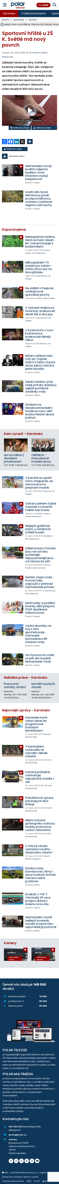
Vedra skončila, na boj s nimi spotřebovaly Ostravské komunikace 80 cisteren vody (38, 634)
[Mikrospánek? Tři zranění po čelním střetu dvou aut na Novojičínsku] (12, 267)
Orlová (46, 856)
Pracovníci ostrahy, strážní (15, 685)
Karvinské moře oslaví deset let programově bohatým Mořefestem (36, 724)
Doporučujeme (14, 229)
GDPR (29, 1181)
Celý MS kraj (41, 276)
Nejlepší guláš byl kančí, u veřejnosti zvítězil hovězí (38, 529)
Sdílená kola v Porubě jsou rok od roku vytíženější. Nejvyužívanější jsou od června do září (40, 554)
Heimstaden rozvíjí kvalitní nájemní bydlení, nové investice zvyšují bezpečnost (38, 172)
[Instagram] (16, 1161)
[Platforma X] (21, 1161)
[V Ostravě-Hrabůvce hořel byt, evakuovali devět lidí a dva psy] (12, 312)
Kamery (10, 943)
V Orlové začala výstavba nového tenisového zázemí (38, 849)
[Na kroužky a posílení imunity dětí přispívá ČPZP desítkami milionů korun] (12, 607)
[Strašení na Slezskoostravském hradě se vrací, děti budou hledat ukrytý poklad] (12, 409)
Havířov (33, 19)
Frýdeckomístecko (33, 13)
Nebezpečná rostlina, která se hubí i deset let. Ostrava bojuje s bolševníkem (40, 242)
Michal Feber (49, 298)
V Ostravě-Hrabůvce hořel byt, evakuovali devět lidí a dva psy (40, 311)
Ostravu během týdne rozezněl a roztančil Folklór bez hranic (40, 507)
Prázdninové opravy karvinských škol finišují (39, 801)
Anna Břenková (38, 253)
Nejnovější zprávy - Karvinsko (26, 710)
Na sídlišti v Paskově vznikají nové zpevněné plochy (39, 291)
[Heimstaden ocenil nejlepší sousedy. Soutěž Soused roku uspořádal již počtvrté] (12, 922)
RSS (38, 1181)
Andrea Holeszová (33, 516)
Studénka (48, 536)
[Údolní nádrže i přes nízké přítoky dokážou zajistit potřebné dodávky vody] (12, 386)
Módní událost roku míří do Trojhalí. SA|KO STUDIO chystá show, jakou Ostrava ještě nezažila (40, 362)
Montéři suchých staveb (43, 685)
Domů (5, 19)
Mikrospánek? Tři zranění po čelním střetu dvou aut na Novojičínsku (38, 267)
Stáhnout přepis (21, 127)
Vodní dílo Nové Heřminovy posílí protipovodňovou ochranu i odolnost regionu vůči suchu (38, 198)
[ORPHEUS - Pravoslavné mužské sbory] (43, 445)
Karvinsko (9, 13)
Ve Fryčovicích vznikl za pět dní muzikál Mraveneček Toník (39, 658)
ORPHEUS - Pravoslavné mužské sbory (41, 458)
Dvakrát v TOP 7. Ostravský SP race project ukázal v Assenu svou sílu (37, 899)
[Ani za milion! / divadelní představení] (16, 445)
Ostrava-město (42, 513)
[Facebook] (11, 1161)
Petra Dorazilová (32, 539)
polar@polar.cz (17, 1134)
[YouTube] (37, 1161)
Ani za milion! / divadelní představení (14, 458)
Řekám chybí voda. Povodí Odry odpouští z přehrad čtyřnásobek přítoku (39, 582)
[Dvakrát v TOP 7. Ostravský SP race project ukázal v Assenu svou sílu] (12, 899)
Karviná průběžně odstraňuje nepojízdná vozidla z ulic (39, 777)
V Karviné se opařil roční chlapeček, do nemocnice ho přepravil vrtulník (39, 483)
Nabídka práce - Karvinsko (25, 677)
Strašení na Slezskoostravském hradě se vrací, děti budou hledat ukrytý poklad (39, 411)
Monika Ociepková (33, 859)
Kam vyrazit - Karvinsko (23, 434)
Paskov (39, 298)
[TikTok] (26, 1161)
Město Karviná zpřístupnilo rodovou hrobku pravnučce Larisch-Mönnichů (40, 825)
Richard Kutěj (31, 737)
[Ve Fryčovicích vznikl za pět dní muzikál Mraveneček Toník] (12, 659)
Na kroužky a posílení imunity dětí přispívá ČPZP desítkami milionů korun (40, 608)
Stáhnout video (43, 127)
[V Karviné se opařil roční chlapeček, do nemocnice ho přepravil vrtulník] (12, 482)
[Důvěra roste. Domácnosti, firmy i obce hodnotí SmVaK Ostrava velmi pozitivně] (12, 873)
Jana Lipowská (39, 568)
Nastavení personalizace (13, 1181)
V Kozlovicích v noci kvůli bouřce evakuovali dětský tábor (39, 335)
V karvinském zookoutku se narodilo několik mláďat (36, 751)
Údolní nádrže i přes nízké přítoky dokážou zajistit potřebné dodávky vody (40, 387)
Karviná (47, 491)
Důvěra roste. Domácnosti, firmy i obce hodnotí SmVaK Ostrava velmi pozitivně (40, 874)
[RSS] (32, 1161)
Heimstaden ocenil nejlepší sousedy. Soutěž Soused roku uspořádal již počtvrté (40, 922)
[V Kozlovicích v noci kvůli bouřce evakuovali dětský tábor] (12, 334)
